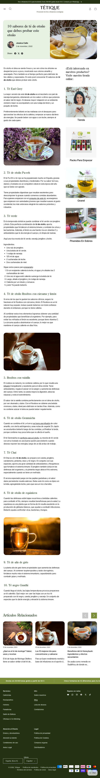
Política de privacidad (48, 767)
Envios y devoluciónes (11, 733)
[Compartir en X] (19, 53)
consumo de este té (37, 198)
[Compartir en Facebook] (15, 53)
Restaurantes (8, 700)
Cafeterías (7, 695)
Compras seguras (40, 743)
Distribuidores (39, 747)
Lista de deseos (40, 705)
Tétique (17, 767)
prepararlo (28, 267)
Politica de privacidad (42, 733)
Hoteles (6, 705)
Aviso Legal (7, 747)
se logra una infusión (41, 423)
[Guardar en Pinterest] (22, 53)
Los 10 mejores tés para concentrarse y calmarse (46, 652)
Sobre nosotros (40, 695)
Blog (36, 700)
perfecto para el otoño (29, 438)
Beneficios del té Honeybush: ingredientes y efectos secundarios (80, 654)
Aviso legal (52, 770)
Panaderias (7, 709)
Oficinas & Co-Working (11, 719)
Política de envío (40, 770)
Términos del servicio (24, 770)
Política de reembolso (30, 767)
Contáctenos (39, 709)
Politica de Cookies (41, 738)
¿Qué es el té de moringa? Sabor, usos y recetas (17, 652)
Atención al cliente (10, 738)
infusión (7, 386)
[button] (4, 9)
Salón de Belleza (9, 714)
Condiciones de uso (10, 743)
